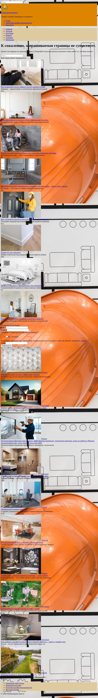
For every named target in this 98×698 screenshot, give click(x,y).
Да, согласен (13, 337)
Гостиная (9, 33)
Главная (9, 29)
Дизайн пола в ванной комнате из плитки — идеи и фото (24, 576)
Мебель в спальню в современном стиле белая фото (22, 286)
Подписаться (6, 345)
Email (4, 330)
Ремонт (9, 35)
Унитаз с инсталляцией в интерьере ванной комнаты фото (25, 476)
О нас (8, 21)
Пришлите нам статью (15, 683)
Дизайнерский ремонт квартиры (14, 509)
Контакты (10, 25)
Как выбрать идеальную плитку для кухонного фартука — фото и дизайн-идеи (33, 642)
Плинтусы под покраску (11, 252)
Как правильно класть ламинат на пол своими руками (23, 87)
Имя (3, 327)
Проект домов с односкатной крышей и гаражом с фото (23, 408)
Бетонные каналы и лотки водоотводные (17, 675)
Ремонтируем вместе (9, 13)
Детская (9, 31)
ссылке (84, 341)
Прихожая (10, 40)
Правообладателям (13, 685)
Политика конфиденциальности (19, 23)
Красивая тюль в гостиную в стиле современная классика (24, 120)
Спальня (9, 38)
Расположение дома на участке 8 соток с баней (20, 609)
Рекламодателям (12, 690)
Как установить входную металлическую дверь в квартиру (25, 219)
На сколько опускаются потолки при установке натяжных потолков (28, 153)
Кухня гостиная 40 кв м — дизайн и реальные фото (22, 542)
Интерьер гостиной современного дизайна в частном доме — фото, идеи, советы (34, 186)
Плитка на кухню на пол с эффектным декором (20, 375)
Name (3, 343)
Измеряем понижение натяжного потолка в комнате (22, 319)
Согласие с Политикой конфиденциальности (20, 332)
